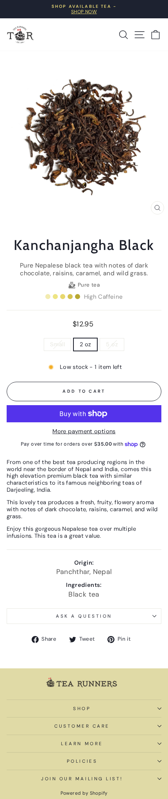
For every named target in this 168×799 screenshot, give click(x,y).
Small (57, 344)
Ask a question (84, 616)
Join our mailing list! (82, 779)
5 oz (112, 344)
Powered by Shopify (84, 793)
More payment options (83, 431)
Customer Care (82, 726)
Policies (82, 761)
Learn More (82, 744)
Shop (82, 708)
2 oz (85, 344)
